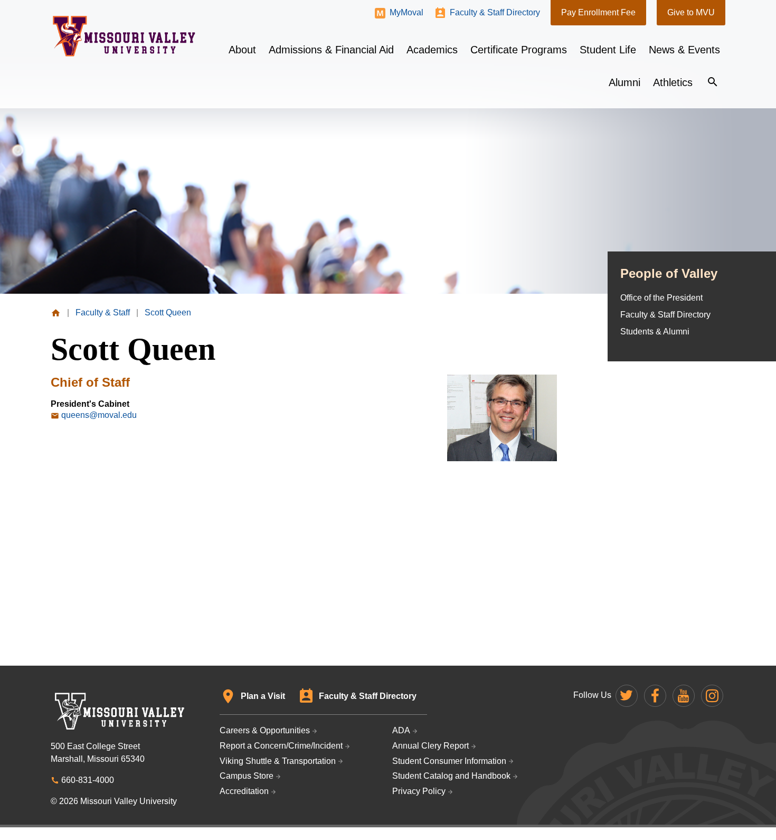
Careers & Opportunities (265, 730)
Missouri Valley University (124, 36)
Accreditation (244, 791)
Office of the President (661, 297)
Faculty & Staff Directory (495, 12)
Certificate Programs (518, 49)
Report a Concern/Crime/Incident (281, 745)
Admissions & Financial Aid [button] (331, 49)
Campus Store (246, 775)
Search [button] (712, 82)
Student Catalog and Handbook (451, 775)
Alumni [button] (624, 82)
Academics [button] (432, 49)
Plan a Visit (263, 696)
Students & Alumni (654, 331)
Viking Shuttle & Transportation (278, 761)
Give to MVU (691, 12)
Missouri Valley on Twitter (627, 696)
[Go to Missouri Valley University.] (56, 312)
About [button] (242, 49)
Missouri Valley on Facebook (655, 696)
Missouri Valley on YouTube (684, 696)
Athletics (673, 82)
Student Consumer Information (449, 761)
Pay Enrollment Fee (598, 12)
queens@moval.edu (99, 414)
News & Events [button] (684, 49)
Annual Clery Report (430, 745)
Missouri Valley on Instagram (712, 696)
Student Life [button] (608, 49)
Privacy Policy (419, 791)
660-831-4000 (87, 780)
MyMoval (406, 12)
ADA (401, 730)
